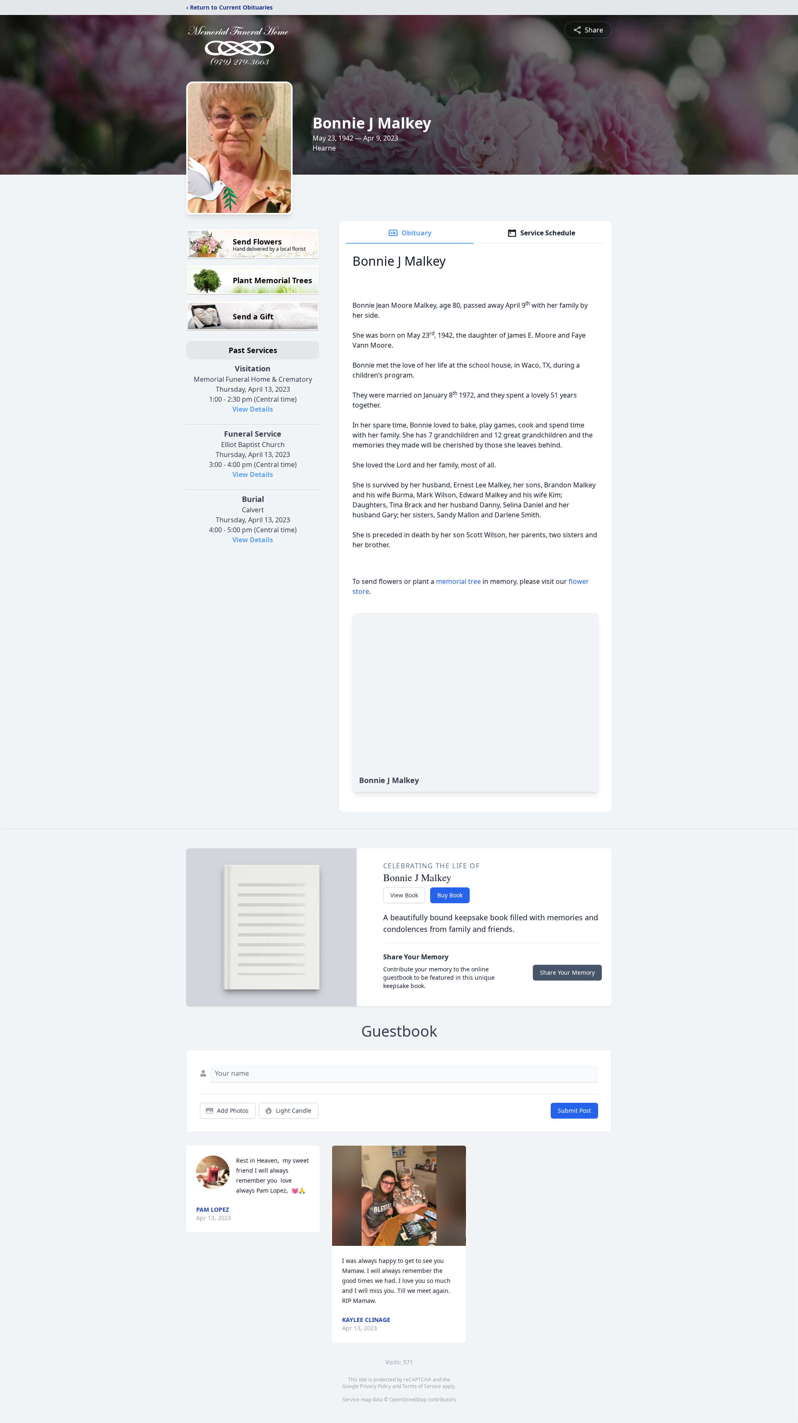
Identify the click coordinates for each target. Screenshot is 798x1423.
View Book (404, 895)
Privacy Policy (375, 1386)
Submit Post (574, 1110)
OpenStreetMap (407, 1399)
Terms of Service (421, 1386)
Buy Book (450, 895)
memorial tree (458, 581)
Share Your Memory (567, 972)
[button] (399, 1196)
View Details (252, 409)
